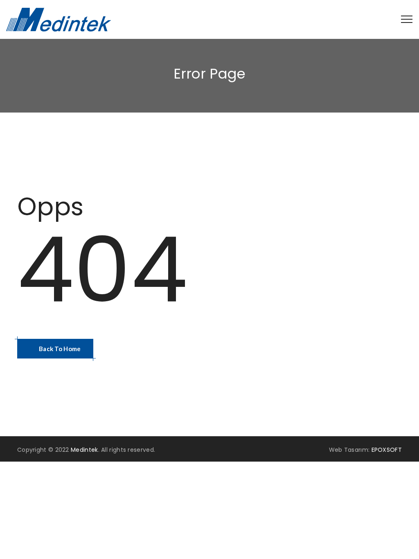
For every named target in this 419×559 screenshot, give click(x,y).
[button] (55, 348)
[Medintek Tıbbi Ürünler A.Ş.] (58, 19)
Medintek (84, 450)
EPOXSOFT (387, 450)
